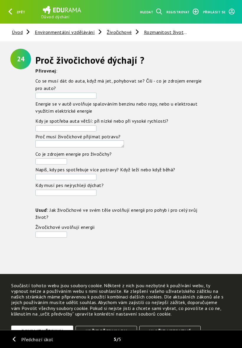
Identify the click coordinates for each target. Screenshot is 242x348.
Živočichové (119, 32)
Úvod (17, 32)
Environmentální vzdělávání (65, 32)
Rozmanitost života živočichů (175, 32)
